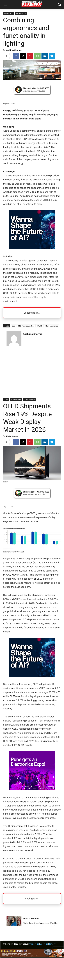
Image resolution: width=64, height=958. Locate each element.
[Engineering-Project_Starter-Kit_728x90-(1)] (32, 956)
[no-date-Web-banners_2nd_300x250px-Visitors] (32, 248)
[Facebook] (16, 56)
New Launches (52, 326)
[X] (23, 56)
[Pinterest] (30, 56)
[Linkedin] (44, 56)
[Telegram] (52, 56)
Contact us (34, 944)
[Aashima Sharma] (14, 338)
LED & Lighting (21, 13)
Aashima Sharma (14, 50)
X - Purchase (8, 13)
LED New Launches (26, 326)
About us (44, 944)
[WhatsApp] (37, 56)
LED (13, 326)
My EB (39, 326)
